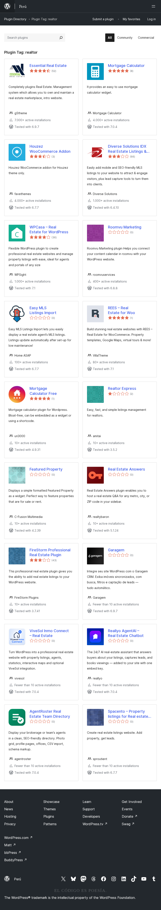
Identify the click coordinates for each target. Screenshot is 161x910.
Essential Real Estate (48, 65)
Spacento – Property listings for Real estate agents (128, 714)
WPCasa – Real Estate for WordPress (49, 229)
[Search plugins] (61, 37)
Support (89, 809)
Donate (130, 816)
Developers (91, 816)
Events (127, 809)
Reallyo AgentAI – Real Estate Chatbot (126, 633)
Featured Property (46, 469)
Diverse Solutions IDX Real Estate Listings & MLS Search (127, 149)
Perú (17, 879)
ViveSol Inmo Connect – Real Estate (49, 633)
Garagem (116, 550)
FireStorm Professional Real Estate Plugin (50, 552)
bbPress (12, 852)
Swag (128, 824)
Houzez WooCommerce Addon (50, 148)
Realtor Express (122, 388)
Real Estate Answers (126, 469)
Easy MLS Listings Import (43, 310)
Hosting (10, 816)
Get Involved (132, 802)
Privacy (10, 824)
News (8, 809)
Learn (87, 802)
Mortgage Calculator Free (43, 390)
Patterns (50, 824)
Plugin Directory (15, 19)
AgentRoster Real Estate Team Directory (50, 713)
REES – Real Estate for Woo (121, 310)
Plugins (48, 816)
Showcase (51, 802)
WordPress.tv (95, 824)
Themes (49, 809)
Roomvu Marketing (124, 227)
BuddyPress (15, 860)
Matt (10, 845)
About (8, 802)
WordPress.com (18, 838)
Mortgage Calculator (126, 65)
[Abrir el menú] (154, 6)
